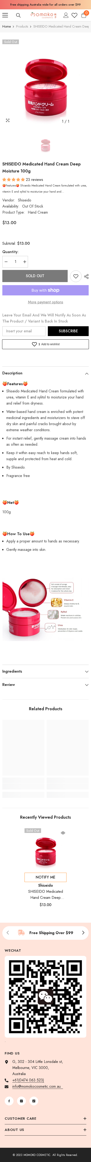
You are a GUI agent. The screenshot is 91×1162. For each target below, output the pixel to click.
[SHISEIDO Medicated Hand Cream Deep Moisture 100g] (45, 849)
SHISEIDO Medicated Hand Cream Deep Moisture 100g (45, 895)
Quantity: (10, 252)
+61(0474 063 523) (28, 1080)
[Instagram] (21, 1101)
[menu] (5, 15)
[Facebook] (9, 1101)
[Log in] (66, 15)
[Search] (18, 15)
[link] (23, 786)
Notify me (45, 877)
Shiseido (24, 200)
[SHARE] (85, 276)
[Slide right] (83, 933)
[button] (14, 179)
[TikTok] (33, 1101)
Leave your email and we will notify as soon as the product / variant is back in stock (44, 318)
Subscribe (68, 331)
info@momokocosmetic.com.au (37, 1086)
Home (6, 26)
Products (22, 26)
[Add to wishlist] (76, 276)
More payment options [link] (45, 302)
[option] (45, 4)
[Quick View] (63, 832)
